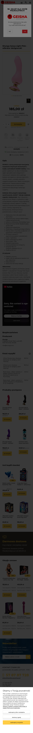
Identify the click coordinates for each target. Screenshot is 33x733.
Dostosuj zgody (16, 717)
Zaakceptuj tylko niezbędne (16, 712)
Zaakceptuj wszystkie (16, 722)
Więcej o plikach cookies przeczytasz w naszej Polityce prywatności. (15, 707)
